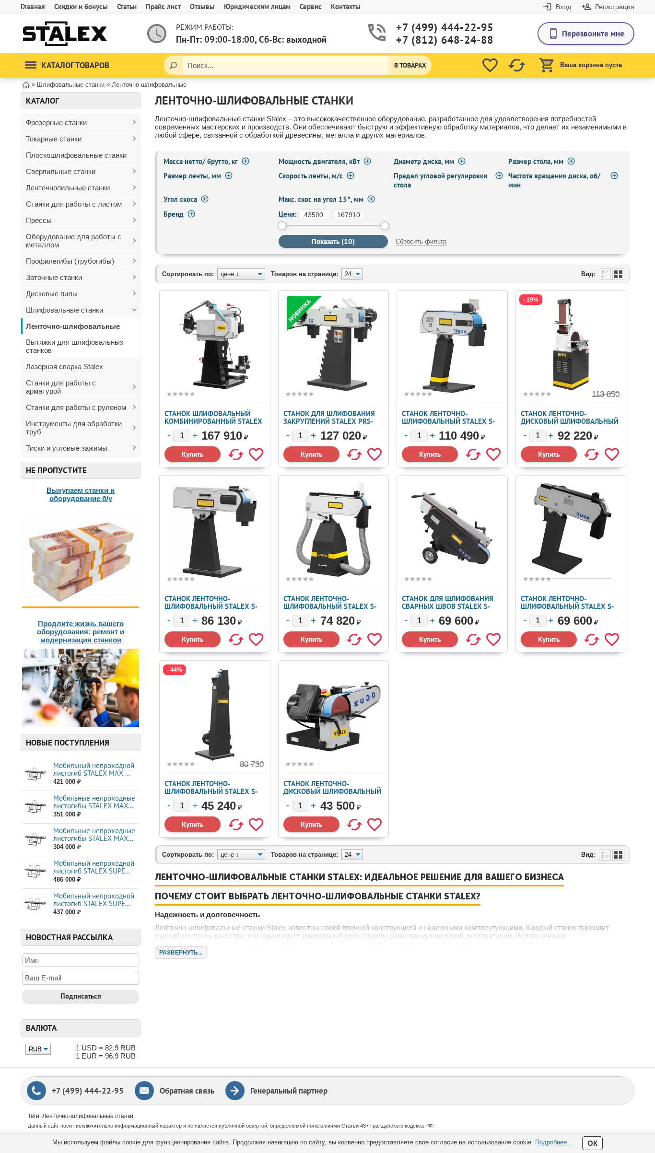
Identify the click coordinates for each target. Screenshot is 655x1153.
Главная (33, 6)
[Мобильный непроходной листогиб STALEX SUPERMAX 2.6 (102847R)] (35, 904)
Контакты (346, 6)
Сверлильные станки (60, 171)
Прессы (39, 220)
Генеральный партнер (289, 1090)
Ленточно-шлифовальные (73, 326)
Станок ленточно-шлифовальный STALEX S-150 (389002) (448, 421)
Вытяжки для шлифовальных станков (75, 346)
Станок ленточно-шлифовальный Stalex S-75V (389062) (210, 791)
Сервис (311, 6)
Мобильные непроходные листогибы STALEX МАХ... (94, 801)
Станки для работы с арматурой (61, 387)
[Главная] (26, 84)
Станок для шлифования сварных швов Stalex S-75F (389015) (447, 606)
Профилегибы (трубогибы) (70, 261)
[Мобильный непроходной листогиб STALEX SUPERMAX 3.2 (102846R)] (35, 872)
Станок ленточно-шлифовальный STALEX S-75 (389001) (567, 606)
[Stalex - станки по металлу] (65, 33)
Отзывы (202, 6)
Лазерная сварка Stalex (64, 366)
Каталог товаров (75, 65)
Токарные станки (54, 139)
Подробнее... (554, 1142)
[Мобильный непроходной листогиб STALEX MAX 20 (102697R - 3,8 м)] (35, 774)
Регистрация (614, 7)
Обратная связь (187, 1090)
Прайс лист (163, 6)
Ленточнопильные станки (68, 188)
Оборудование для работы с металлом (73, 241)
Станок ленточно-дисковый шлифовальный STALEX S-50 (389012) (332, 791)
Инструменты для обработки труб (74, 427)
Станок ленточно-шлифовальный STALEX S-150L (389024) (210, 606)
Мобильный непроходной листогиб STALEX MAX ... (93, 769)
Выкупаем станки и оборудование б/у (81, 494)
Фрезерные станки (56, 122)
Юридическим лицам (257, 6)
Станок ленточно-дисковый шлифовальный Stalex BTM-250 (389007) (570, 421)
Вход (563, 7)
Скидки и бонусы (81, 6)
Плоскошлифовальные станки (76, 155)
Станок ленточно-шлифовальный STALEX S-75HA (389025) (329, 606)
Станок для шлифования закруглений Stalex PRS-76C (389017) (329, 421)
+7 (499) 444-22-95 (433, 27)
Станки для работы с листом (74, 204)
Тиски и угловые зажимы (66, 448)
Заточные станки (54, 277)
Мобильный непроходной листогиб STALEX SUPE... (93, 867)
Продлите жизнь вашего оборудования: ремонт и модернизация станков (80, 631)
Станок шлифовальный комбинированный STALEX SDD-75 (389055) (213, 421)
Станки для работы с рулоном (76, 407)
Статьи (127, 6)
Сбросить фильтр (421, 241)
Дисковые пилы (52, 294)
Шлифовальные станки (64, 310)
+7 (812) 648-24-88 (433, 40)
